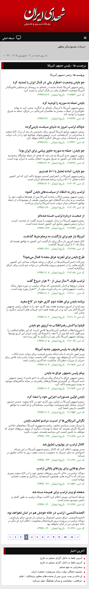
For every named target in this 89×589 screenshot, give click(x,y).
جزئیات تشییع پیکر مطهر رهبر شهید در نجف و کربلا (57, 46)
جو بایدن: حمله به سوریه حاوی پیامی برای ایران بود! (51, 151)
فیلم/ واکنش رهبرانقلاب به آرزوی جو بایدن (56, 325)
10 (65, 537)
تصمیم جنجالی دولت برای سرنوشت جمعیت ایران (56, 571)
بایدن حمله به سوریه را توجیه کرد (63, 103)
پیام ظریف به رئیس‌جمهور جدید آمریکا (59, 349)
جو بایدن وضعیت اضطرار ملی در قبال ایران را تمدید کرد (48, 82)
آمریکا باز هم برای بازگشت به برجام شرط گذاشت (53, 236)
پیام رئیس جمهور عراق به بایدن (64, 373)
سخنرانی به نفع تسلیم (70, 567)
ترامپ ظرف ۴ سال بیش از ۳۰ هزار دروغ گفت (55, 281)
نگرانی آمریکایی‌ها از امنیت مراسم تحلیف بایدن (54, 421)
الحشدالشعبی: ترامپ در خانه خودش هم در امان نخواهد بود (45, 513)
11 (72, 537)
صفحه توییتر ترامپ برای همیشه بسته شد (58, 492)
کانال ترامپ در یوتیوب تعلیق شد (63, 444)
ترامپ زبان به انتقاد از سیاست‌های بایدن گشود (54, 192)
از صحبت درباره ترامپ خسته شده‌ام (61, 216)
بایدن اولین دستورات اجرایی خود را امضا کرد (55, 397)
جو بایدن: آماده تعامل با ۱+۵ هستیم (61, 171)
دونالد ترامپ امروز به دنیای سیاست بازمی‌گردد (54, 127)
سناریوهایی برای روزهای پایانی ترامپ (60, 468)
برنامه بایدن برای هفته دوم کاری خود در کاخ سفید (52, 301)
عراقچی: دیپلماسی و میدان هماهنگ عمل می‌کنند (57, 580)
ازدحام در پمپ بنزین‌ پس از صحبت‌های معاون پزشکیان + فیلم (50, 576)
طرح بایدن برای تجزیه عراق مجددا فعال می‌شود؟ (53, 257)
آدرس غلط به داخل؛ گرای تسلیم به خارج (61, 558)
